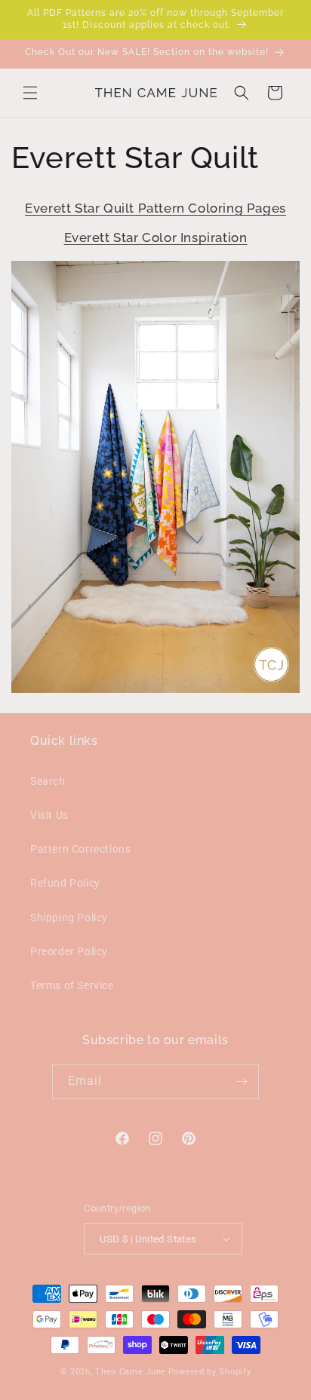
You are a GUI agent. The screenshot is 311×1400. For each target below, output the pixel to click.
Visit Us (49, 815)
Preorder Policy (69, 951)
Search (48, 781)
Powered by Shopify (209, 1372)
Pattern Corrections (80, 849)
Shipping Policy (69, 917)
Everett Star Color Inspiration (156, 237)
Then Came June (130, 1372)
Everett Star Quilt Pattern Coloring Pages (155, 208)
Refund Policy (65, 883)
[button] (30, 92)
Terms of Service (72, 985)
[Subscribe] (241, 1081)
